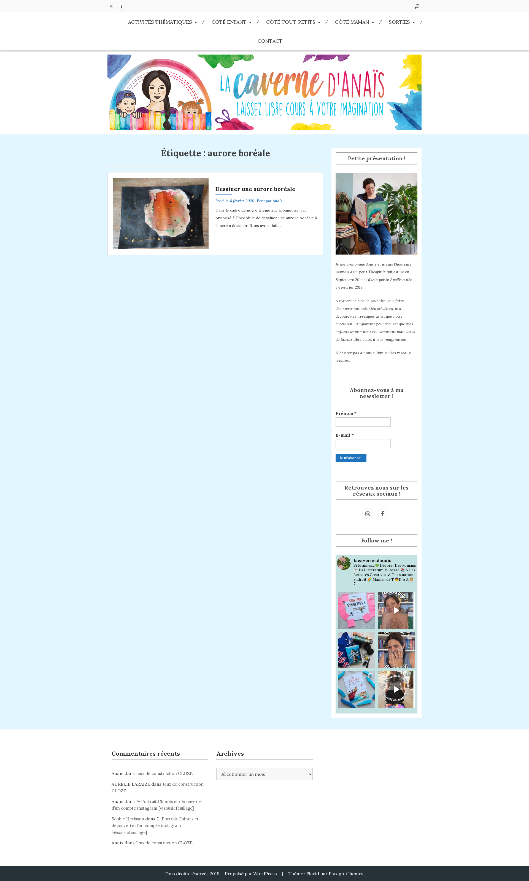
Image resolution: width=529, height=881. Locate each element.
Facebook (121, 6)
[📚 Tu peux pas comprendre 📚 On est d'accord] (396, 689)
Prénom (346, 413)
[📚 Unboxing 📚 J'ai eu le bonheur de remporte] (396, 610)
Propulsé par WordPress (251, 873)
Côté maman (352, 22)
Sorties (399, 22)
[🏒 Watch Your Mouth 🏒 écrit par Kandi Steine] (356, 650)
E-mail (345, 435)
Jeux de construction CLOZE (164, 773)
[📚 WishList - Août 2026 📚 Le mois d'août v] (396, 650)
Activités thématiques (160, 22)
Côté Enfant (229, 22)
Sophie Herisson (128, 818)
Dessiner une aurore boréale (255, 188)
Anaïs (277, 201)
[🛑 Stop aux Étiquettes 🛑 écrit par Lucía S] (356, 610)
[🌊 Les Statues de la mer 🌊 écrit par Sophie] (356, 689)
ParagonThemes (346, 873)
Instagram (110, 6)
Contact (270, 41)
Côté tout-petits (290, 22)
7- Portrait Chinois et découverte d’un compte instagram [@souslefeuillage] (155, 825)
